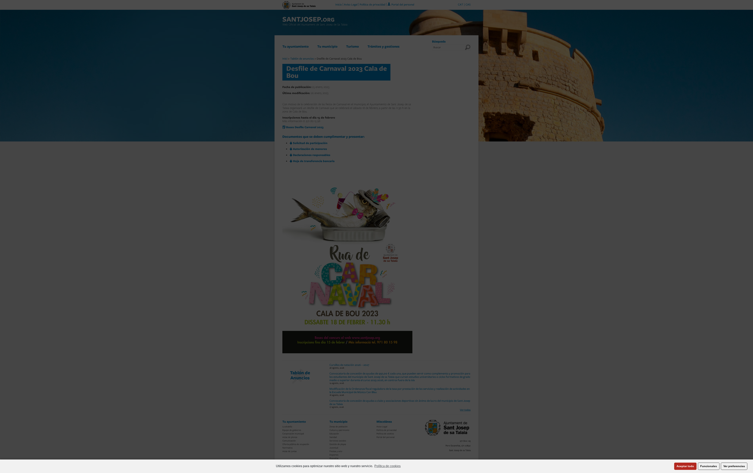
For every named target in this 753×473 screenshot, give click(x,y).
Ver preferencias (734, 466)
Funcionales (708, 466)
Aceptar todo (685, 466)
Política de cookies (387, 466)
